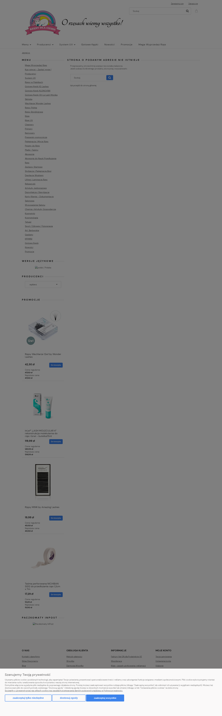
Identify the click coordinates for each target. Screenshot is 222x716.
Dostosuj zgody (69, 698)
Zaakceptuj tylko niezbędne (28, 698)
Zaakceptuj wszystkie (105, 698)
